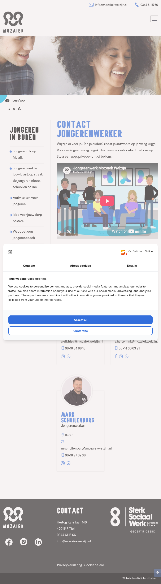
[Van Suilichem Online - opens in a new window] (137, 252)
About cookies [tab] (80, 265)
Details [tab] (132, 265)
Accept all (80, 320)
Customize (80, 330)
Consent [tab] (29, 265)
